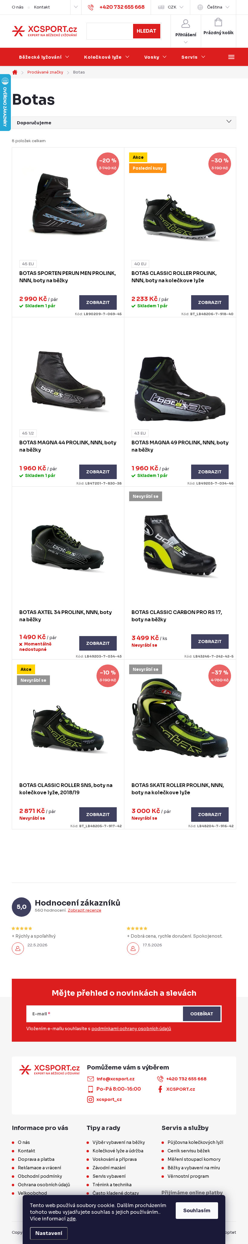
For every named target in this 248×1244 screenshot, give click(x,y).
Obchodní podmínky (40, 1176)
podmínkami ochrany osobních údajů (131, 1028)
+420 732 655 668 (186, 1079)
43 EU (140, 433)
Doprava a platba (36, 1159)
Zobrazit (98, 302)
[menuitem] (44, 57)
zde (71, 1219)
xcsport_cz (109, 1099)
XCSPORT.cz (180, 1089)
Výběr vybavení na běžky (119, 1142)
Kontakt (42, 7)
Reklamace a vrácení (39, 1168)
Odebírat (201, 1014)
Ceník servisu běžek (189, 1150)
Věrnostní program (188, 1176)
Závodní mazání (109, 1167)
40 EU (140, 263)
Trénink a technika (112, 1184)
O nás (18, 7)
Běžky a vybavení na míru (194, 1167)
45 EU (28, 263)
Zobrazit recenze (84, 910)
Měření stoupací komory (194, 1159)
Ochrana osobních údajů (44, 1184)
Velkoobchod (32, 1193)
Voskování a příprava (115, 1159)
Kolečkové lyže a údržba (118, 1150)
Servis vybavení (109, 1176)
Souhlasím (196, 1210)
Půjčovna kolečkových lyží (195, 1142)
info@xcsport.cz (115, 1079)
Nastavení (48, 1233)
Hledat (146, 31)
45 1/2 (28, 433)
